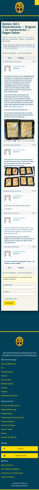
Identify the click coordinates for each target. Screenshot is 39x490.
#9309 (34, 191)
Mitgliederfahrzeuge (8, 409)
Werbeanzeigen (7, 384)
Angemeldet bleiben (11, 298)
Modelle (4, 392)
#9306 (34, 145)
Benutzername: (8, 285)
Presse (3, 433)
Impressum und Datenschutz (12, 473)
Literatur (4, 388)
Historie (4, 376)
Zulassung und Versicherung (12, 417)
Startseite (5, 37)
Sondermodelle (7, 372)
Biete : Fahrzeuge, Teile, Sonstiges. (23, 37)
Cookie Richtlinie (7, 477)
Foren (10, 37)
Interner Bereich (7, 465)
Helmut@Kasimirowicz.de (15, 106)
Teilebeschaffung (7, 421)
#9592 (34, 247)
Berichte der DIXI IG (8, 437)
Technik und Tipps (8, 425)
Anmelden (9, 303)
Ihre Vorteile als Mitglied (10, 469)
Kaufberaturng (6, 413)
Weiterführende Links (9, 396)
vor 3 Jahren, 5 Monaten (25, 47)
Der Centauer (6, 380)
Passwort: (6, 291)
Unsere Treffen (6, 429)
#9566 (34, 213)
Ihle (2, 368)
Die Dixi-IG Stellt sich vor (10, 405)
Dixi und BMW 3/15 (8, 364)
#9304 (34, 61)
